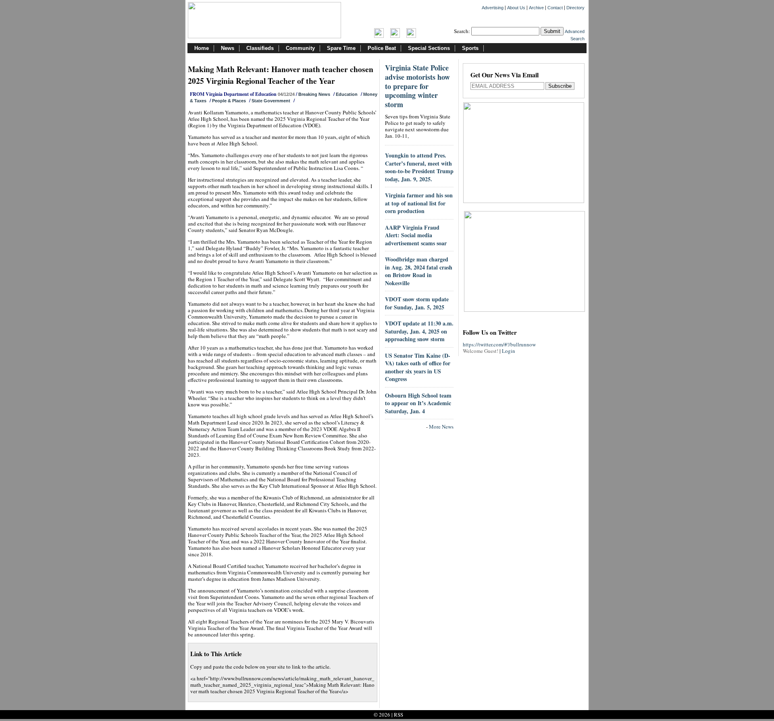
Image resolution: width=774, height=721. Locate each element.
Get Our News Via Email (504, 75)
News (227, 48)
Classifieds (260, 48)
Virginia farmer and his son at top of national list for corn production (419, 203)
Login (508, 350)
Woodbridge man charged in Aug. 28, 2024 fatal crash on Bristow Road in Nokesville (418, 271)
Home (201, 48)
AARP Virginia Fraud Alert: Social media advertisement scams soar (416, 235)
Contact (555, 7)
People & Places (229, 100)
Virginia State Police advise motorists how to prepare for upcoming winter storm (417, 86)
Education (347, 94)
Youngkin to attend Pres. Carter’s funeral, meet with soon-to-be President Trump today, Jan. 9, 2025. (419, 167)
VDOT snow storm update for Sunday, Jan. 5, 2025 (417, 303)
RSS (398, 714)
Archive (536, 7)
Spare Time (341, 48)
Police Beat (382, 48)
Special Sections (429, 48)
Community (300, 48)
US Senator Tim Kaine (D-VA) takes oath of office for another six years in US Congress (417, 367)
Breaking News (314, 94)
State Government (271, 100)
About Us (516, 7)
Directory (575, 7)
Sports (470, 48)
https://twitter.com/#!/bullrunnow (499, 344)
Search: (462, 31)
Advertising (493, 7)
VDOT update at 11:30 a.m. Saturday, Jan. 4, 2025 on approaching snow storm (419, 331)
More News (441, 426)
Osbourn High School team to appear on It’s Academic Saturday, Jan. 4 (418, 403)
